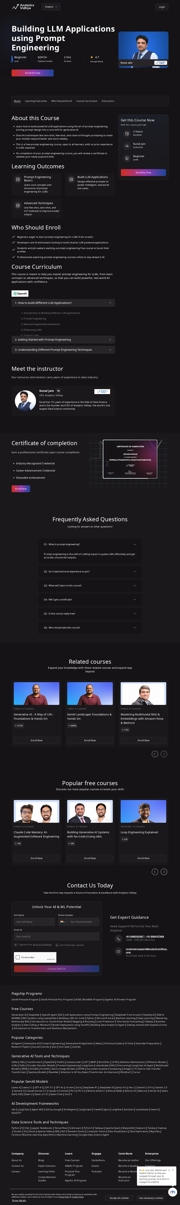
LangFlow (116, 1109)
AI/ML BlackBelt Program (89, 999)
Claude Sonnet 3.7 (36, 1090)
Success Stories (40, 1046)
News (99, 1043)
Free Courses (72, 1160)
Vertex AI (154, 1090)
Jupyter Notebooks (42, 1128)
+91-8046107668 (155, 936)
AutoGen (129, 1109)
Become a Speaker (128, 1165)
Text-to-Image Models (63, 1068)
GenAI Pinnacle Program (25, 999)
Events (95, 1165)
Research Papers (21, 1046)
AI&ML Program (74, 1165)
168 (19, 843)
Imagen (127, 1068)
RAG (112, 1065)
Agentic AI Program (76, 1180)
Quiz (54, 1046)
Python (90, 1018)
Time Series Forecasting (130, 1021)
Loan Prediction (105, 1021)
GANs (15, 1062)
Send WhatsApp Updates (72, 945)
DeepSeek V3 (107, 1087)
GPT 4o (59, 1087)
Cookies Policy (78, 1197)
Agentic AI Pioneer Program (120, 999)
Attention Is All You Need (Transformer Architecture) (89, 1072)
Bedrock (142, 1090)
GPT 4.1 (49, 1087)
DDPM (80, 1068)
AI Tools (129, 1043)
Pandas (152, 1128)
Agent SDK (37, 1109)
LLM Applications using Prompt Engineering (88, 1014)
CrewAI (97, 1109)
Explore (49, 7)
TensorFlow (60, 1128)
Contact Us (18, 1165)
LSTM (115, 1062)
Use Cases (64, 1046)
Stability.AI (149, 1014)
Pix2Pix (60, 1062)
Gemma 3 (19, 1090)
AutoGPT (16, 1112)
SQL (27, 1128)
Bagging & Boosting (84, 1021)
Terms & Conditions (42, 944)
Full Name (19, 915)
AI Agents (17, 1043)
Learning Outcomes (36, 101)
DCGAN (34, 1068)
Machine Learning (125, 1018)
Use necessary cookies (151, 1198)
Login (162, 6)
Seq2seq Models (37, 1072)
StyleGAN (49, 1062)
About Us (17, 1160)
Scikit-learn (75, 1128)
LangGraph (85, 1109)
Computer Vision (96, 1131)
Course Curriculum (86, 101)
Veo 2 (132, 1087)
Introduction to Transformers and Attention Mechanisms (45, 1028)
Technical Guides (113, 1043)
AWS (57, 1131)
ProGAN (44, 1068)
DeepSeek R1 (90, 1087)
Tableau (149, 1021)
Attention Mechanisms (132, 1062)
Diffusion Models (156, 1062)
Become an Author (128, 1160)
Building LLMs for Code (72, 1018)
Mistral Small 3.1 (96, 1090)
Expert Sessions (47, 1165)
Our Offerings (153, 1160)
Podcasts (97, 1171)
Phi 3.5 (81, 1090)
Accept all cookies (119, 1198)
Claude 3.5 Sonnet (58, 1090)
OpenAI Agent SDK (52, 1014)
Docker (18, 1131)
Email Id (18, 930)
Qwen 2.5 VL (41, 1094)
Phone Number (65, 915)
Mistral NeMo (115, 1090)
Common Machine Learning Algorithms (33, 1134)
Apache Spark (113, 1128)
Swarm (154, 1109)
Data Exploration (139, 1131)
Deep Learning (146, 1018)
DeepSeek (34, 1014)
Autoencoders (74, 1062)
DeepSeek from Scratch (128, 1014)
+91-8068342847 (135, 936)
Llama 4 (16, 1087)
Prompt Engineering (52, 1043)
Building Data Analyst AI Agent (108, 1024)
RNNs (25, 1068)
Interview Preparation (148, 1043)
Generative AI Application (80, 1043)
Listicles (76, 1046)
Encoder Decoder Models (41, 1065)
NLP (63, 1131)
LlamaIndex (102, 1065)
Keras (32, 1131)
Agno (106, 1109)
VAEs (22, 1062)
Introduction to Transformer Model (51, 1021)
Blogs (41, 1160)
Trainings (150, 1165)
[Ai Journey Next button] (163, 871)
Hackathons (98, 1160)
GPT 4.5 (39, 1087)
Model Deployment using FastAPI (70, 1024)
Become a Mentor (128, 1171)
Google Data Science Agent (94, 1134)
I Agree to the (35, 944)
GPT (86, 1062)
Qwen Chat (56, 1094)
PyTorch (88, 1128)
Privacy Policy (64, 1197)
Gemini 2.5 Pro (145, 1087)
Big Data (155, 1131)
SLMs (22, 1065)
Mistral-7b (130, 1090)
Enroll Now (21, 488)
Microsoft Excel (105, 1018)
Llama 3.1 (27, 1087)
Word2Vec (104, 1062)
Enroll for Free (32, 72)
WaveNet (53, 1072)
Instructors (108, 101)
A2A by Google (53, 1109)
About (17, 101)
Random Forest (76, 1131)
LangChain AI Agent (143, 1065)
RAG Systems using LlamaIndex (39, 1018)
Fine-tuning (123, 1065)
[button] (37, 713)
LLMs (14, 1065)
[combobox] (62, 922)
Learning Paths (46, 1171)
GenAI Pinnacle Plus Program (57, 999)
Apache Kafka (45, 1131)
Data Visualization (118, 1131)
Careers (16, 1171)
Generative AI (19, 1014)
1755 (126, 729)
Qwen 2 (28, 1094)
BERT (93, 1062)
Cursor (136, 1072)
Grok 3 (68, 1094)
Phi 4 (73, 1090)
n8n (14, 1109)
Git (25, 1131)
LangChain (88, 1065)
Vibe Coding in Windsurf (36, 1024)
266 (72, 843)
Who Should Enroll (61, 101)
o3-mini (70, 1087)
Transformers (34, 1062)
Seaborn (140, 1128)
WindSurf (125, 1072)
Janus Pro (121, 1087)
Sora (78, 1087)
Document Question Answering (103, 1068)
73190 (20, 725)
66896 (73, 725)
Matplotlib (128, 1128)
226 (125, 839)
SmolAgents (70, 1109)
